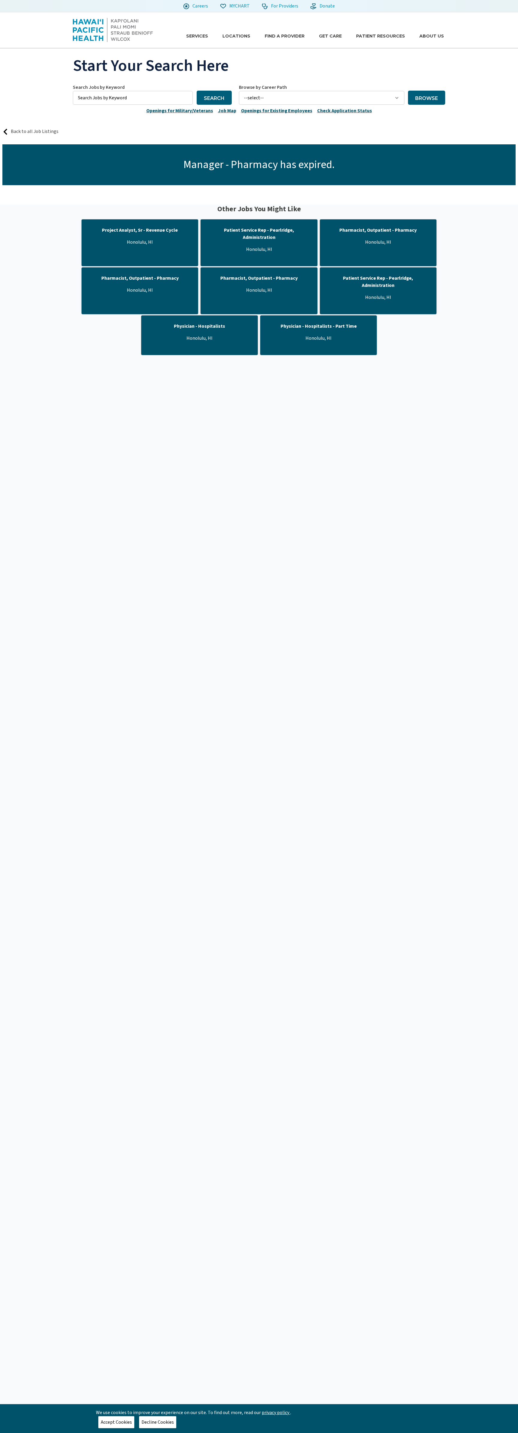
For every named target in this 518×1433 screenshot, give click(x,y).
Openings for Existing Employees (276, 110)
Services (197, 36)
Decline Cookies (157, 1422)
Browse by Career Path (263, 87)
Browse (426, 98)
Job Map (227, 110)
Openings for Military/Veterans (179, 110)
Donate (327, 6)
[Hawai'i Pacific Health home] (113, 30)
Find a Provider (285, 36)
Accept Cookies (116, 1422)
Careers (200, 6)
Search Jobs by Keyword (99, 87)
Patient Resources (380, 36)
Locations (236, 36)
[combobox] (133, 94)
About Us (431, 36)
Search (214, 98)
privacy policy (276, 1412)
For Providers (284, 6)
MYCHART (239, 6)
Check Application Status (344, 110)
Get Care (330, 36)
